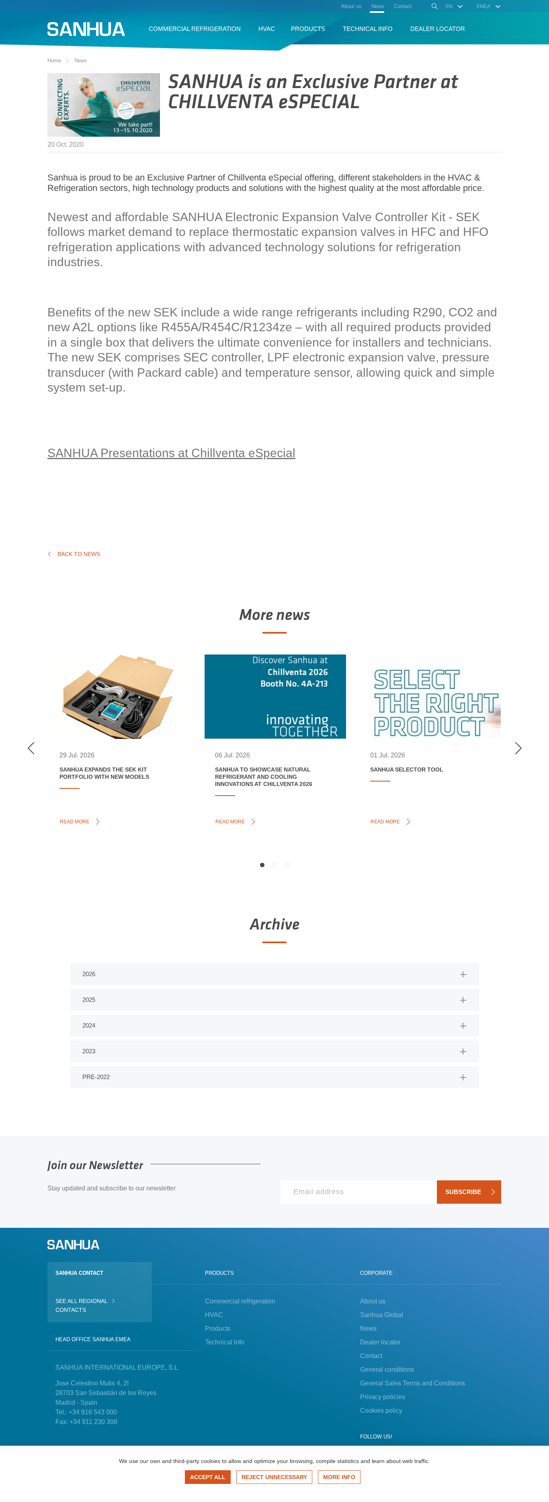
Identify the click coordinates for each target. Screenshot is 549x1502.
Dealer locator (380, 1342)
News (80, 60)
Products (217, 1328)
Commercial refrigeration (240, 1301)
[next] (518, 748)
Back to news (78, 554)
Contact (371, 1355)
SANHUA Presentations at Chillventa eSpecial (171, 453)
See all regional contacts (81, 1305)
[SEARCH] (434, 7)
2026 (88, 974)
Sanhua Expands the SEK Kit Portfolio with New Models (113, 684)
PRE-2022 (96, 1076)
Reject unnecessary (274, 1477)
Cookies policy (381, 1410)
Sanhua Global (381, 1314)
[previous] (31, 748)
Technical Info (224, 1342)
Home (54, 60)
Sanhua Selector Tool (421, 675)
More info (339, 1477)
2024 (88, 1025)
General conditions (387, 1369)
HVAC (214, 1314)
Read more (77, 821)
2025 (88, 999)
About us (372, 1301)
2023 (88, 1051)
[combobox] (455, 6)
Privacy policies (382, 1396)
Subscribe (463, 1191)
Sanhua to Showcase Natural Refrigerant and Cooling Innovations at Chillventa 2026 (271, 688)
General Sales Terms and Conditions (412, 1383)
